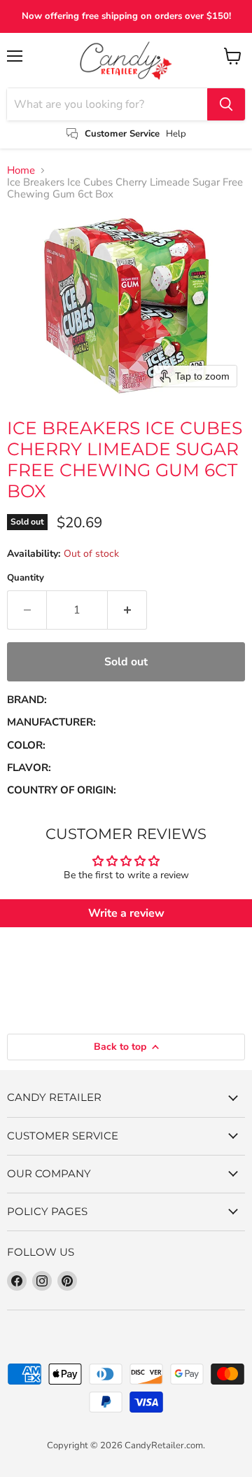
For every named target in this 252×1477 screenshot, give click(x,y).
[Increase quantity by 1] (127, 610)
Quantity (25, 578)
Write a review (126, 913)
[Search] (226, 104)
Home (21, 170)
